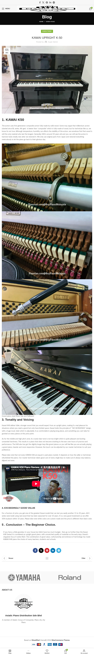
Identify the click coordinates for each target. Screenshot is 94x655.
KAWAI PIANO (50, 21)
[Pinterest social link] (47, 2)
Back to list (47, 558)
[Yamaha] (24, 577)
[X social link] (43, 2)
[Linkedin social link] (50, 2)
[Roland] (69, 577)
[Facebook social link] (40, 2)
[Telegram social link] (54, 2)
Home (41, 21)
